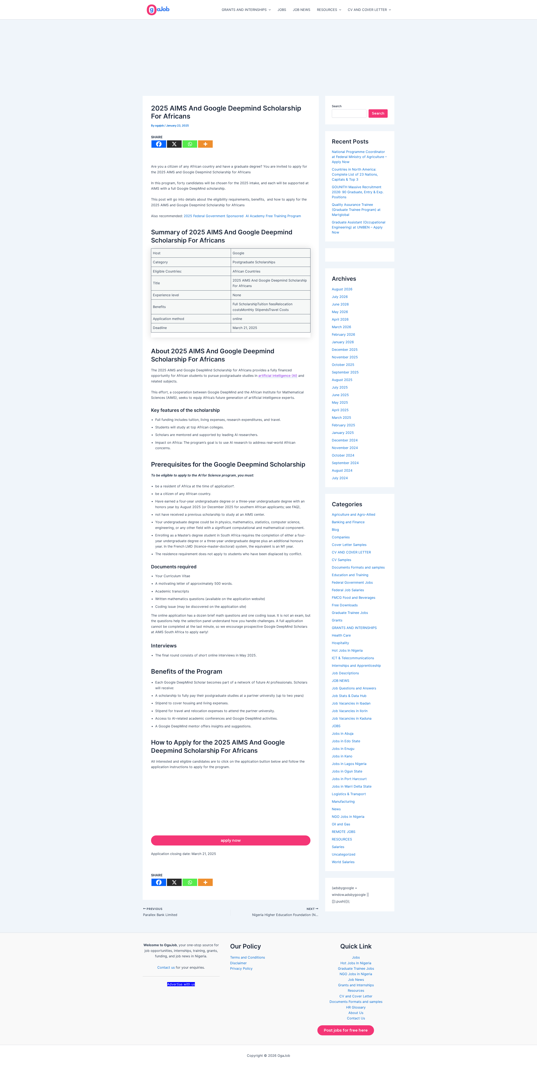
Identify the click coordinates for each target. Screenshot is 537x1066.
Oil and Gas (341, 824)
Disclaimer (238, 963)
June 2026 (340, 304)
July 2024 (340, 478)
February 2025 (343, 425)
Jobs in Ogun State (347, 771)
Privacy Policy (241, 968)
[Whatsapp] (189, 144)
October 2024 (343, 455)
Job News (356, 979)
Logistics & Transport (349, 794)
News (336, 809)
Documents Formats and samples (358, 567)
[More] (205, 144)
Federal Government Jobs (352, 582)
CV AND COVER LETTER (367, 10)
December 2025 (345, 349)
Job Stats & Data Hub (349, 696)
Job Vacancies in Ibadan (351, 703)
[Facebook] (158, 144)
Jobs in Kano (342, 756)
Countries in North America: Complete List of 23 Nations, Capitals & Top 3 (355, 174)
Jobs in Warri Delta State (351, 786)
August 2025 (342, 380)
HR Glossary (356, 1007)
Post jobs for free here (346, 1030)
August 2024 (342, 470)
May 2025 (340, 402)
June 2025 (340, 395)
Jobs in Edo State (346, 741)
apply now (231, 840)
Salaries (338, 847)
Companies (341, 537)
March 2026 (341, 327)
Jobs (356, 957)
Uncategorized (343, 854)
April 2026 (340, 319)
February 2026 (343, 334)
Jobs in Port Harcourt (349, 779)
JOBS (282, 10)
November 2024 (345, 448)
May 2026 (340, 312)
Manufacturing (343, 801)
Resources (356, 990)
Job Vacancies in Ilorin (350, 711)
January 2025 (343, 433)
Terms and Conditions (247, 957)
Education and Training (350, 575)
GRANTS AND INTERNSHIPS (244, 10)
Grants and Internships (356, 985)
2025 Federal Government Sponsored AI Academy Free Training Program (242, 216)
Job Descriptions (345, 673)
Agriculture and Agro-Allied (353, 514)
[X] (174, 144)
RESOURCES (327, 10)
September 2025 (345, 372)
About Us (355, 1013)
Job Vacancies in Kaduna (351, 718)
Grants (337, 620)
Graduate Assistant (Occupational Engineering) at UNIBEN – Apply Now (358, 227)
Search (336, 106)
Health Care (341, 635)
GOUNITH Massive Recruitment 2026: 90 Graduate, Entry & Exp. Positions (357, 192)
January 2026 (343, 342)
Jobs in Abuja (342, 733)
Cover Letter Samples (349, 545)
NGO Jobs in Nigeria (348, 816)
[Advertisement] (268, 51)
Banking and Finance (348, 522)
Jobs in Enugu (343, 748)
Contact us (166, 967)
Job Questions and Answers (354, 688)
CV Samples (341, 560)
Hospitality (340, 643)
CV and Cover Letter (355, 996)
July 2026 (340, 297)
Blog (335, 529)
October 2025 (343, 365)
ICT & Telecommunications (353, 658)
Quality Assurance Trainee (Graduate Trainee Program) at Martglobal (356, 209)
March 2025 (341, 417)
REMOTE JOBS (343, 832)
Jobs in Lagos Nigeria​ (349, 764)
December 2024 (345, 440)
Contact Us (356, 1018)
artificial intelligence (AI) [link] (277, 375)
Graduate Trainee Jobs (350, 613)
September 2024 (345, 463)
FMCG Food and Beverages (353, 597)
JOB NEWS (301, 10)
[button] (269, 9)
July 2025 (340, 387)
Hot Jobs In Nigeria (347, 650)
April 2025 (340, 410)
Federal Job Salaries (348, 590)
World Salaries (343, 862)
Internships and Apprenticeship (356, 665)
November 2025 (345, 357)
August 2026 (342, 289)
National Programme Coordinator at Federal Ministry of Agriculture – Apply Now (359, 157)
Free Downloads (345, 605)
